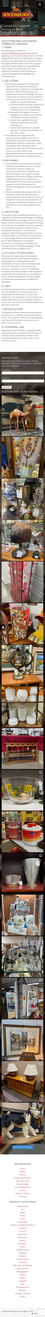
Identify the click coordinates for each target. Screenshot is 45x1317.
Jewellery (23, 1253)
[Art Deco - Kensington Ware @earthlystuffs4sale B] (22, 873)
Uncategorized (22, 1287)
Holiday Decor (22, 1250)
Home (22, 1168)
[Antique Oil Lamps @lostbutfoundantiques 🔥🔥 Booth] (22, 956)
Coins (22, 1218)
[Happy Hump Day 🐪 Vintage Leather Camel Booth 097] (22, 415)
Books (22, 1212)
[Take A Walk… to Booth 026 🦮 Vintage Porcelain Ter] (22, 1123)
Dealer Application (22, 1178)
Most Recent (22, 1268)
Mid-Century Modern (22, 1265)
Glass (22, 1246)
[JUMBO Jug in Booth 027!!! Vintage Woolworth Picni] (22, 831)
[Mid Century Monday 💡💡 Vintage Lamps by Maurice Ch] (22, 1081)
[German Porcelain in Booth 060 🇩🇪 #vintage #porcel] (22, 706)
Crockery (22, 1228)
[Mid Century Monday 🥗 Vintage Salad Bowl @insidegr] (22, 790)
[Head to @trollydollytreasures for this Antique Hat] (22, 540)
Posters (22, 1274)
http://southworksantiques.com (16, 53)
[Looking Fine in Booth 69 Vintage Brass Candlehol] (22, 665)
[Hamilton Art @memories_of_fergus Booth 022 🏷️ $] (22, 1039)
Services (22, 1174)
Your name (6, 370)
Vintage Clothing (22, 1293)
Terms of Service (22, 1193)
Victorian (22, 1290)
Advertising (22, 1206)
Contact (22, 1190)
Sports (22, 1278)
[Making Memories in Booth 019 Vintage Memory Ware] (22, 623)
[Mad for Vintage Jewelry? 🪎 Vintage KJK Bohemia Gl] (22, 457)
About (22, 1171)
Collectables (22, 1222)
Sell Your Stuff (22, 1181)
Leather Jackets (22, 1259)
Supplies (22, 1281)
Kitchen (22, 1256)
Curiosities (23, 1234)
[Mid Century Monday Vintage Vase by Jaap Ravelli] (22, 498)
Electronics (23, 1237)
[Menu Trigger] (40, 5)
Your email (6, 378)
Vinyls (22, 1296)
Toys (23, 1284)
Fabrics (22, 1240)
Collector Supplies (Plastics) (22, 1225)
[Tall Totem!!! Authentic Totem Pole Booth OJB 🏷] (22, 998)
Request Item (22, 1184)
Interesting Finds (22, 1187)
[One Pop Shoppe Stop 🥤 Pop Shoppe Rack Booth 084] (22, 582)
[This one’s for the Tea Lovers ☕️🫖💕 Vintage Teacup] (22, 748)
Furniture (22, 1243)
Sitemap (22, 1196)
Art (22, 1209)
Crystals (22, 1231)
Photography (22, 1271)
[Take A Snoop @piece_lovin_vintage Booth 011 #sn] (22, 915)
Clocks (22, 1215)
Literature (22, 1262)
